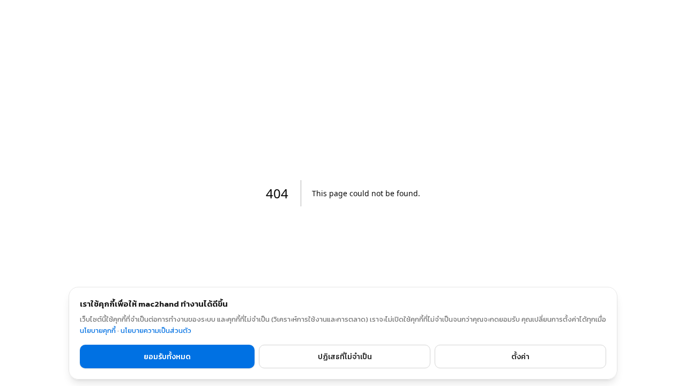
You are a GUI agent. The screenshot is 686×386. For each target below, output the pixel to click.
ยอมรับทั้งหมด (167, 356)
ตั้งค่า (520, 356)
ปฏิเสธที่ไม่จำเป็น (345, 356)
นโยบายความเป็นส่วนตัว (156, 330)
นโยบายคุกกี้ (98, 330)
